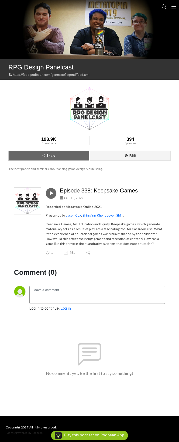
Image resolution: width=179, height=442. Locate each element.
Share (50, 155)
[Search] (164, 6)
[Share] (88, 252)
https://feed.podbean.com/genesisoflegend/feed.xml (51, 74)
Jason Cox (73, 215)
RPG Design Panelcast (41, 67)
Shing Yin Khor (93, 215)
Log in (66, 308)
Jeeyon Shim (114, 215)
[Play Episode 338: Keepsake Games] (51, 193)
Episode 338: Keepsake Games (99, 190)
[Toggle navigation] (173, 6)
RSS (132, 155)
